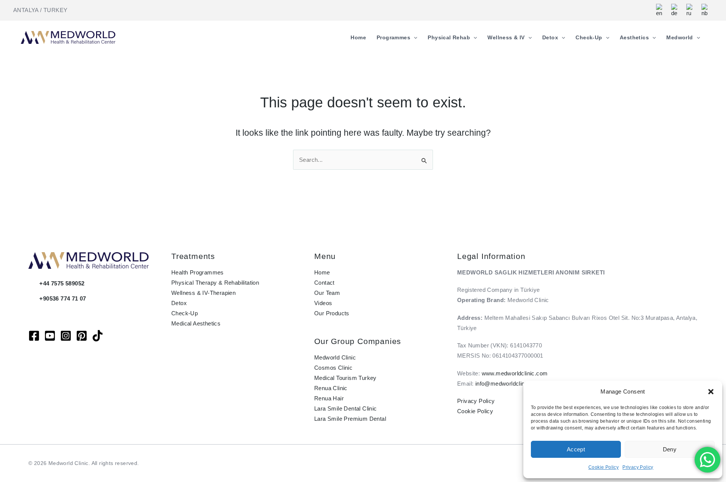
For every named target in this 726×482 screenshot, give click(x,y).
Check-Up (184, 313)
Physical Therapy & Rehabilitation (215, 282)
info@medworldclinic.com (508, 383)
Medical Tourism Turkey (345, 378)
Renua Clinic (330, 388)
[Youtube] (50, 335)
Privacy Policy (637, 467)
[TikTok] (97, 335)
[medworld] (81, 335)
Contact (324, 282)
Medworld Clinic (335, 357)
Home (322, 272)
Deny (670, 449)
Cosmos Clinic (333, 367)
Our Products (331, 313)
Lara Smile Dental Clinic (345, 408)
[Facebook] (34, 335)
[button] (711, 391)
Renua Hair (329, 398)
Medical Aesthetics (195, 323)
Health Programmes (197, 272)
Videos (323, 303)
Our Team (327, 293)
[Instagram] (65, 335)
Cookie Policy (603, 467)
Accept (576, 449)
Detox (179, 303)
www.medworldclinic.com (515, 373)
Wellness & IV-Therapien (203, 293)
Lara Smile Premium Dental (350, 418)
